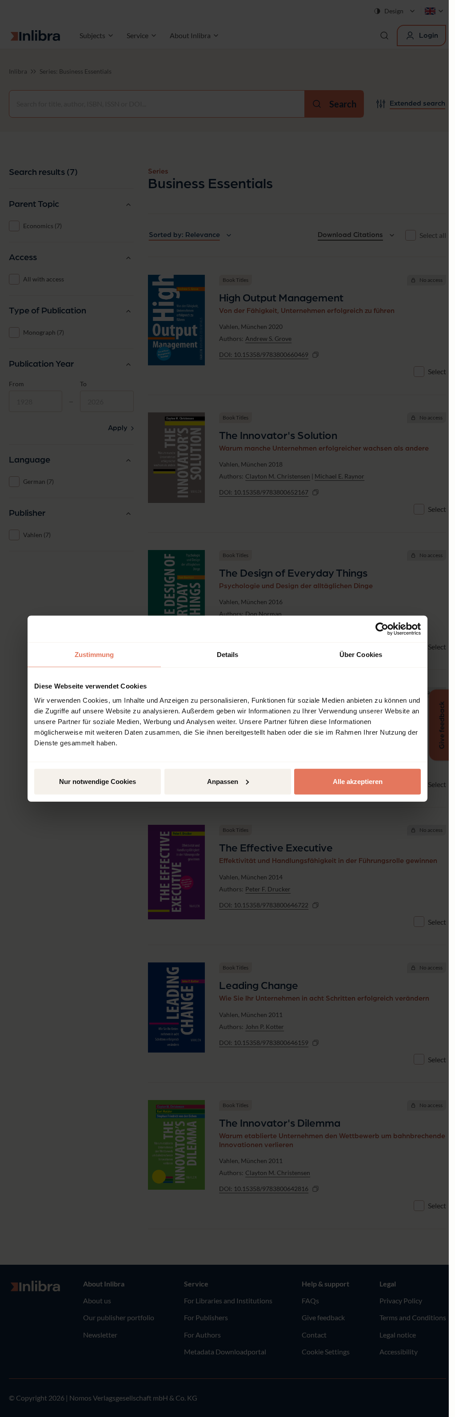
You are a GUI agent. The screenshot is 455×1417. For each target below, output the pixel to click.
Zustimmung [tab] (94, 654)
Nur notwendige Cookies (97, 781)
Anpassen (222, 781)
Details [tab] (228, 654)
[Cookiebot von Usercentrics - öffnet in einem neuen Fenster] (382, 629)
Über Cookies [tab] (360, 654)
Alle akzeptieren (358, 781)
